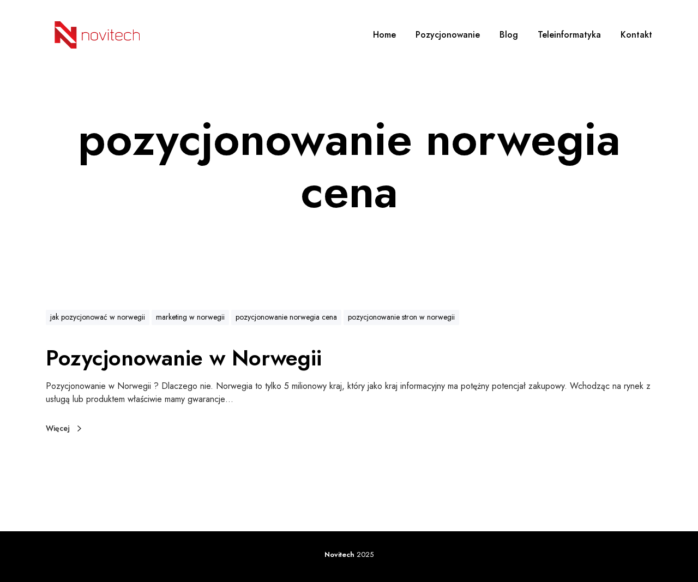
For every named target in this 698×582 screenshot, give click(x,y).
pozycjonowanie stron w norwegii (401, 316)
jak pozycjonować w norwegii (97, 316)
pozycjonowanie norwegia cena (286, 316)
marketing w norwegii (190, 316)
